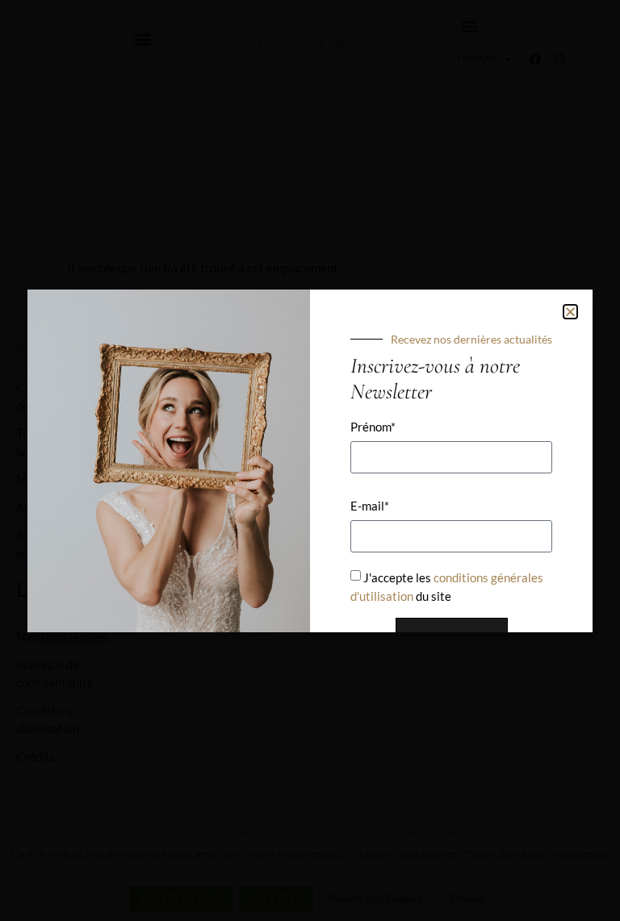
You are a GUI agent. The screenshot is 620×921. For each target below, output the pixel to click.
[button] (570, 312)
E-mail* (369, 506)
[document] (310, 460)
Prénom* (373, 427)
